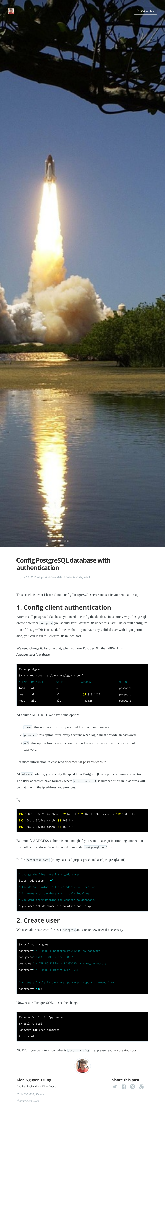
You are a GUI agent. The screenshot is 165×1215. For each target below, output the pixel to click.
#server (50, 577)
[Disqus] (82, 1159)
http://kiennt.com (29, 1101)
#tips (41, 577)
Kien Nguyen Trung (33, 1080)
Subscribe (147, 10)
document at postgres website (85, 762)
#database (64, 577)
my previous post (125, 1050)
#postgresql (81, 577)
